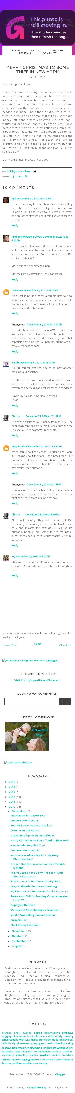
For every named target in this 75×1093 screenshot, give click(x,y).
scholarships (47, 1059)
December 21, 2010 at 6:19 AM (41, 290)
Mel (14, 198)
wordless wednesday (35, 1063)
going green (38, 1043)
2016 (12, 782)
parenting (22, 1055)
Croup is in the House (25, 830)
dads (55, 1039)
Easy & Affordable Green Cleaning (34, 886)
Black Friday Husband (25, 925)
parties (34, 1055)
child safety (55, 1036)
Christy (16, 416)
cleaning (68, 1036)
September (19, 941)
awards (26, 1032)
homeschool (35, 1048)
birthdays (67, 1032)
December (19, 811)
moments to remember (36, 1051)
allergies (7, 1032)
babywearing (52, 1032)
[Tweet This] (20, 176)
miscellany (24, 171)
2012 (12, 796)
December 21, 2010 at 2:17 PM (44, 484)
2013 (12, 791)
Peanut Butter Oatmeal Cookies (32, 825)
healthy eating (64, 1043)
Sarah (15, 362)
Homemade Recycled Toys (28, 845)
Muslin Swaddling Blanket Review (33, 915)
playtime (45, 1055)
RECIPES (58, 50)
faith (4, 1043)
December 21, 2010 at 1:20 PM (45, 446)
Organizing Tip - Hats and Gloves (33, 835)
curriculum (45, 1039)
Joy (13, 556)
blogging (6, 1036)
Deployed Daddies (23, 905)
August (16, 946)
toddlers (17, 1063)
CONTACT (49, 53)
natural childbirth (62, 1051)
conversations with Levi (16, 1039)
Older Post (65, 645)
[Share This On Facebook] (13, 176)
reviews (16, 1059)
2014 (12, 787)
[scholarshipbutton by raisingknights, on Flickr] (18, 762)
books (31, 1036)
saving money (30, 1059)
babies (38, 1032)
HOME (16, 50)
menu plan (13, 1051)
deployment (66, 1039)
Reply (15, 225)
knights (47, 1048)
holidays (12, 171)
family (11, 1043)
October (17, 936)
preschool (67, 1055)
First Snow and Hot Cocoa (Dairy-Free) (36, 881)
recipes (6, 1059)
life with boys (60, 1048)
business (41, 1036)
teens (59, 1059)
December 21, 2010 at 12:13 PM (43, 416)
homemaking (20, 1048)
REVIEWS (25, 53)
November (19, 931)
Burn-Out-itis (19, 920)
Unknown (17, 290)
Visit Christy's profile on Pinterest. (37, 680)
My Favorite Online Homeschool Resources (39, 891)
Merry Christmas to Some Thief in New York (40, 840)
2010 (12, 806)
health (50, 1043)
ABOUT (36, 50)
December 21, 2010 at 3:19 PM (43, 514)
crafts (34, 1039)
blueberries (19, 1036)
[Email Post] (34, 171)
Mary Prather (19, 446)
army (17, 1032)
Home (37, 644)
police (55, 1055)
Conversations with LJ (25, 820)
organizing (8, 1055)
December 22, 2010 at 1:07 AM (33, 556)
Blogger (60, 1074)
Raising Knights (39, 21)
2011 (12, 801)
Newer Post (10, 645)
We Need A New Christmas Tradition (35, 910)
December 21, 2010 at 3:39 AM (34, 198)
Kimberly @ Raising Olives (27, 236)
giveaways (23, 1043)
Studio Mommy (37, 1087)
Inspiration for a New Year (28, 815)
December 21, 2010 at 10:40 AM (44, 324)
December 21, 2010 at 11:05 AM (37, 362)
